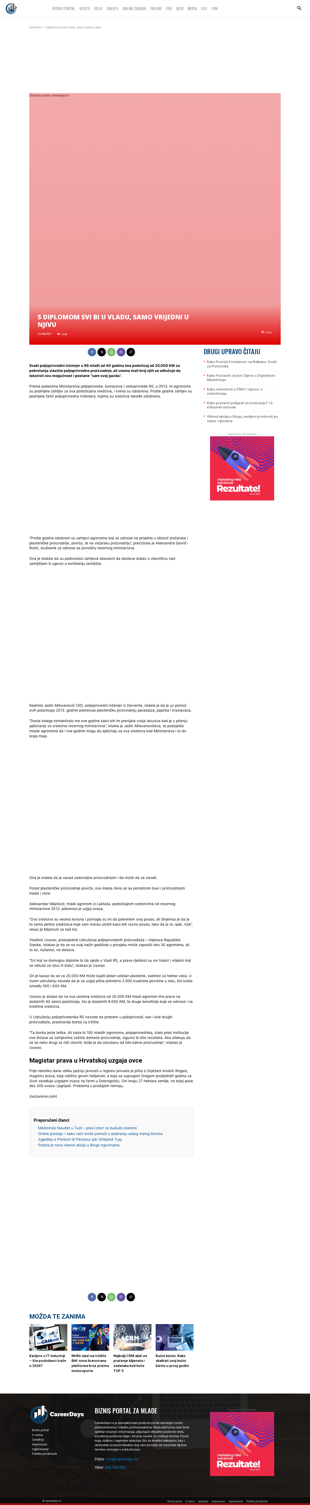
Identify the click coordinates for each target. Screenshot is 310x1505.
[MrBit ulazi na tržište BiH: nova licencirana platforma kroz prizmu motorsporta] (90, 1337)
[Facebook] (92, 352)
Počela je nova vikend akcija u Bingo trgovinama (79, 1145)
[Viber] (121, 352)
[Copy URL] (131, 352)
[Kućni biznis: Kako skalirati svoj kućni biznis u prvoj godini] (175, 1337)
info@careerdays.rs (122, 1459)
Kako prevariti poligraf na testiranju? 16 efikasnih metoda (240, 405)
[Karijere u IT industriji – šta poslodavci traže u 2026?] (48, 1337)
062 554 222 (115, 1467)
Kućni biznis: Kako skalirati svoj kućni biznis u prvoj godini (172, 1361)
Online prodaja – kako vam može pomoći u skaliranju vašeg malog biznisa (100, 1134)
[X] (101, 352)
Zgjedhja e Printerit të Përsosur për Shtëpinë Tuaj (80, 1139)
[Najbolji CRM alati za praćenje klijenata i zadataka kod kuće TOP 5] (132, 1337)
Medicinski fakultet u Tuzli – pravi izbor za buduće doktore (87, 1128)
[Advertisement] (155, 61)
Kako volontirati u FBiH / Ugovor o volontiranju (235, 391)
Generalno (35, 27)
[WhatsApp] (111, 352)
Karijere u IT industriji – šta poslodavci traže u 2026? (47, 1361)
